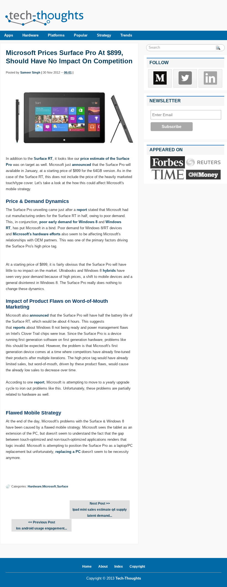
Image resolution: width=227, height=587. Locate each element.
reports (19, 327)
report (82, 210)
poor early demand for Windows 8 (68, 222)
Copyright (137, 566)
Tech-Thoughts (128, 578)
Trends (126, 35)
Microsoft (49, 486)
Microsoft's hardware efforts (36, 234)
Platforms (56, 35)
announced (81, 165)
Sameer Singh (30, 72)
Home (87, 566)
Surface (62, 486)
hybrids (109, 270)
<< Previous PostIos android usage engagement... (41, 525)
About (103, 566)
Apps (8, 35)
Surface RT (43, 158)
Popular (80, 35)
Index (118, 566)
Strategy (104, 35)
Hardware (30, 35)
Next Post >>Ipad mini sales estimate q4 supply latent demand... (100, 510)
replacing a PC (68, 452)
